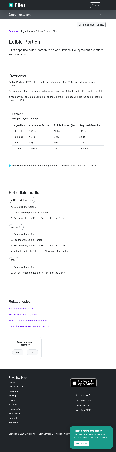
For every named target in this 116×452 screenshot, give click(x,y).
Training (13, 404)
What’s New (15, 413)
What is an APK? (83, 410)
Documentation (16, 386)
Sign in (95, 5)
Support (13, 418)
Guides (12, 400)
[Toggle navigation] (105, 5)
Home (12, 382)
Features (13, 391)
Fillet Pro (13, 422)
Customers (14, 409)
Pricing (12, 395)
